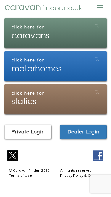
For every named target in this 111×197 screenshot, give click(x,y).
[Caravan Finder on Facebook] (98, 155)
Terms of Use (20, 175)
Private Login (27, 131)
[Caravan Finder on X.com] (12, 155)
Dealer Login (83, 131)
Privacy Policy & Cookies (81, 175)
